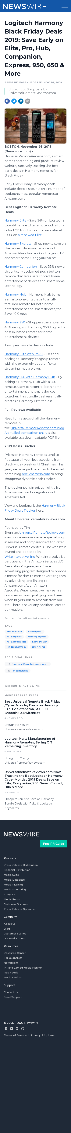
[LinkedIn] (17, 1028)
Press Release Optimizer (20, 909)
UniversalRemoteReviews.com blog (37, 428)
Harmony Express (18, 243)
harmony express (37, 637)
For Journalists (13, 957)
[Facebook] (6, 1028)
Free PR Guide (53, 843)
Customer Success (16, 904)
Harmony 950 (15, 322)
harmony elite (14, 637)
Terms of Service (15, 1035)
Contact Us (11, 992)
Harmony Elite (15, 220)
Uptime (49, 1035)
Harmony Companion (21, 266)
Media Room (12, 899)
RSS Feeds (11, 972)
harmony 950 (35, 631)
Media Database (14, 879)
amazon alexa (14, 631)
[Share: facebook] (7, 101)
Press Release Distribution (21, 864)
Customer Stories (15, 933)
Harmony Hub (15, 294)
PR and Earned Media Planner (23, 967)
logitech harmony (16, 647)
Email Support (13, 997)
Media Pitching (13, 884)
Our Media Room (14, 938)
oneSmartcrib (20, 670)
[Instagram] (22, 1028)
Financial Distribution (17, 869)
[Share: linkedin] (21, 101)
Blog (7, 928)
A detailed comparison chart (26, 433)
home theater (39, 642)
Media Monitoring (15, 889)
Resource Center (15, 952)
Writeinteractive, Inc (20, 556)
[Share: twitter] (14, 101)
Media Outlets (13, 977)
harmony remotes (16, 642)
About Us (10, 923)
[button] (65, 6)
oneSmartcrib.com (36, 474)
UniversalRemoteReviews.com (42, 532)
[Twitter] (11, 1028)
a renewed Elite (30, 235)
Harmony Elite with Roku (24, 354)
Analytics (9, 894)
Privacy (35, 1035)
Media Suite (11, 874)
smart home (38, 647)
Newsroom (11, 962)
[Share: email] (28, 101)
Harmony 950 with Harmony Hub (30, 377)
